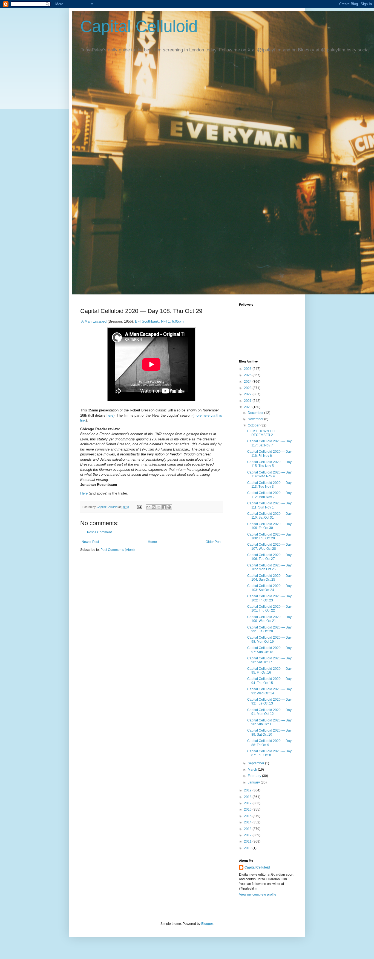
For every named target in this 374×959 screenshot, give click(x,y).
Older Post (213, 542)
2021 (248, 401)
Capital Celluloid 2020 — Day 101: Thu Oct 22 (269, 608)
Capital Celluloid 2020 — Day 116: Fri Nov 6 (269, 453)
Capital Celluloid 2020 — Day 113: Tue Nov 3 (269, 485)
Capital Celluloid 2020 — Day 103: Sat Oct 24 (269, 588)
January (254, 782)
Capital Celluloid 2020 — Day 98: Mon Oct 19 (269, 639)
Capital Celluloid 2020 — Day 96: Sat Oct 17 (269, 660)
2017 (248, 803)
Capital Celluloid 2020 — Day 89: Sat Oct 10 (269, 732)
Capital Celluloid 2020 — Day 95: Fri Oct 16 (269, 670)
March (253, 769)
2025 (248, 375)
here (110, 415)
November (256, 419)
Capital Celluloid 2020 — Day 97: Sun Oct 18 (269, 650)
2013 (248, 829)
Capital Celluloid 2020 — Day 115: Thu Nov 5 (269, 464)
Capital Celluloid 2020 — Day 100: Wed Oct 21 (269, 619)
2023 (248, 388)
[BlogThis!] (153, 507)
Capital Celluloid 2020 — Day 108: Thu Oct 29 (269, 536)
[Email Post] (139, 506)
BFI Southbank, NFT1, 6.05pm (159, 321)
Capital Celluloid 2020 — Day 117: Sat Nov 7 (269, 443)
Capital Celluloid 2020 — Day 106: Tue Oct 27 (269, 557)
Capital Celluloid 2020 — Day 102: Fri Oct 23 (269, 598)
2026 (248, 369)
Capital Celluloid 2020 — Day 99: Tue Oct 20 (269, 629)
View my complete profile (257, 894)
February (255, 776)
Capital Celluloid (139, 26)
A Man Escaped (94, 321)
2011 (248, 841)
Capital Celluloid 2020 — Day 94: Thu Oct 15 (269, 681)
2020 (248, 407)
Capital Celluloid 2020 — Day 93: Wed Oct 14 (269, 691)
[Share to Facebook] (164, 507)
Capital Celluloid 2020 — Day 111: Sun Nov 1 (269, 505)
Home (152, 542)
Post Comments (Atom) (117, 550)
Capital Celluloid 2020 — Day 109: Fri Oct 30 (269, 526)
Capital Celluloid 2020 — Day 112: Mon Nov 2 (269, 495)
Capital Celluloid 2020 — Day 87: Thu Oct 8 (269, 753)
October (254, 425)
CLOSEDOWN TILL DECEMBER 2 (261, 433)
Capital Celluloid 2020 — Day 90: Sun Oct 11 (269, 722)
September (256, 763)
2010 (248, 848)
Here (84, 493)
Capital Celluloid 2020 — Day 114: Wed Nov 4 (269, 474)
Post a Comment (99, 532)
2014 (248, 822)
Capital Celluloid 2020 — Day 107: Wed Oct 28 (269, 546)
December (256, 413)
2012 (248, 835)
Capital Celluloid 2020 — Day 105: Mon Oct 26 (269, 567)
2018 (248, 797)
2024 (248, 382)
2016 (248, 809)
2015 (248, 816)
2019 (248, 790)
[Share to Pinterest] (169, 507)
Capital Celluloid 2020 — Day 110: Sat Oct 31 (269, 515)
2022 (248, 394)
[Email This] (148, 507)
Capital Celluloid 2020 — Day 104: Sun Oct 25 (269, 577)
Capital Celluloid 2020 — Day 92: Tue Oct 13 (269, 701)
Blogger (207, 924)
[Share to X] (159, 507)
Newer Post (90, 542)
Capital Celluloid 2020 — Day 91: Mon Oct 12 (269, 712)
